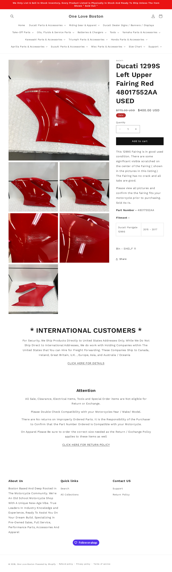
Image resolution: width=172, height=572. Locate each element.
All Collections (70, 494)
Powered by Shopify (45, 564)
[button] (12, 16)
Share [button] (123, 259)
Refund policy (66, 564)
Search (65, 488)
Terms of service (102, 564)
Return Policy (121, 494)
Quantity (120, 122)
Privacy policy (83, 564)
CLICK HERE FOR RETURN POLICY (86, 444)
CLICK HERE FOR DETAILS (86, 363)
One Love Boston (26, 564)
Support (118, 488)
